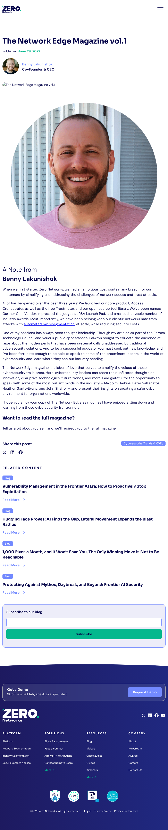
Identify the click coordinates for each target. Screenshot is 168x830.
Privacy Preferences (126, 811)
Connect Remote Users (58, 763)
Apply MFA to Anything (58, 755)
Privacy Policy (102, 811)
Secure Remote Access (16, 763)
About (132, 741)
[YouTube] (163, 716)
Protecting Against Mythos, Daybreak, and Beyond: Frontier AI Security (72, 584)
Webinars (92, 770)
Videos (90, 748)
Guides (90, 763)
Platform (7, 741)
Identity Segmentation (15, 755)
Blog (89, 741)
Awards (133, 755)
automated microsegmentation (49, 324)
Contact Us (135, 770)
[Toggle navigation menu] (160, 9)
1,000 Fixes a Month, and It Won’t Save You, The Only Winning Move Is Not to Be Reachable (80, 555)
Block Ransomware (56, 741)
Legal (87, 811)
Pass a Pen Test (53, 748)
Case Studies (94, 755)
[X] (143, 716)
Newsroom (135, 748)
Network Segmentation (16, 748)
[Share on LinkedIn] (12, 452)
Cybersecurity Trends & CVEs (143, 443)
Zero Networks (11, 9)
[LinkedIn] (150, 716)
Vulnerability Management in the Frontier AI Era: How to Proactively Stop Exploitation (74, 489)
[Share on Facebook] (20, 453)
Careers (133, 763)
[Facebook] (156, 716)
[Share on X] (4, 452)
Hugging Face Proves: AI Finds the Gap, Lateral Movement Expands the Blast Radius (77, 522)
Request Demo (145, 692)
